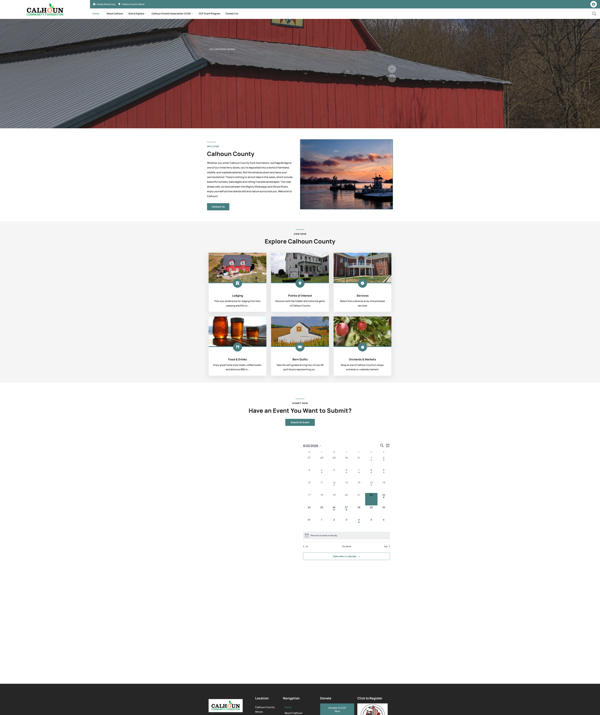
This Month (346, 546)
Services (363, 295)
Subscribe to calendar (345, 556)
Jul (306, 546)
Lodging (237, 295)
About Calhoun (115, 13)
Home (95, 13)
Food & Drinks (237, 359)
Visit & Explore (136, 13)
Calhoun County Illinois (133, 4)
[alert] (346, 535)
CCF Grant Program (209, 13)
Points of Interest (300, 295)
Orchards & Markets (362, 359)
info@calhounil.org (106, 4)
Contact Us (231, 13)
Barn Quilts (300, 359)
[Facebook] (593, 4)
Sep (386, 546)
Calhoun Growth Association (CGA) (171, 13)
